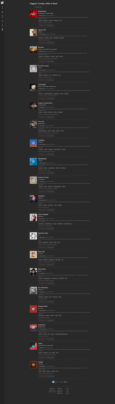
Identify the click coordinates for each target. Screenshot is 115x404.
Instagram (60, 390)
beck (50, 296)
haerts (60, 315)
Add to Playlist (50, 25)
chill (50, 352)
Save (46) (42, 320)
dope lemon (55, 296)
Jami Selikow (41, 107)
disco (59, 242)
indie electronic (46, 56)
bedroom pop (41, 37)
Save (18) (42, 61)
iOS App (52, 388)
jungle (40, 371)
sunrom (60, 296)
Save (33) (42, 338)
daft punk (45, 205)
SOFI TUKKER (60, 223)
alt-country (47, 37)
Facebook (60, 391)
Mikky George (42, 15)
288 (61, 381)
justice (55, 205)
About (67, 388)
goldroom (52, 334)
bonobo (57, 56)
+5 (58, 381)
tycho (57, 352)
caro (59, 75)
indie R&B (52, 56)
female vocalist (41, 315)
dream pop (50, 112)
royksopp (60, 205)
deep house (41, 93)
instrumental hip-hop (57, 186)
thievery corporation (57, 149)
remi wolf (53, 371)
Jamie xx (57, 130)
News (68, 390)
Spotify (60, 388)
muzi (60, 20)
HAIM (56, 315)
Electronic (40, 205)
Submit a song (53, 391)
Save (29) (42, 357)
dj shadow (50, 149)
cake (66, 278)
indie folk (55, 112)
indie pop (40, 20)
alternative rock (45, 242)
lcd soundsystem (54, 278)
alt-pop (51, 37)
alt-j (50, 75)
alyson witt (62, 37)
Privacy (67, 393)
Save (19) (42, 172)
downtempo (41, 56)
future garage (57, 259)
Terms (67, 391)
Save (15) (42, 98)
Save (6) (42, 25)
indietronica (46, 75)
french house (50, 205)
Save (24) (42, 228)
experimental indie (48, 223)
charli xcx (54, 223)
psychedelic (60, 112)
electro (55, 242)
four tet (61, 93)
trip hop (61, 56)
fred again (66, 93)
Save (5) (42, 79)
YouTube (60, 393)
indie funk (48, 371)
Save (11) (42, 42)
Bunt (57, 371)
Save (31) (42, 247)
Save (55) (42, 376)
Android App (53, 390)
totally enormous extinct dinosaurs (61, 334)
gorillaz (44, 371)
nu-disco (50, 242)
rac (62, 259)
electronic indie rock (67, 223)
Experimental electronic (48, 93)
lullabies (63, 149)
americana (52, 315)
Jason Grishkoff (42, 144)
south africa (51, 20)
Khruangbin (45, 20)
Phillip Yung (41, 347)
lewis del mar (54, 75)
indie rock (40, 75)
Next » (65, 381)
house (45, 186)
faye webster (56, 37)
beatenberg (56, 20)
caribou (62, 130)
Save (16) (42, 117)
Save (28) (42, 283)
